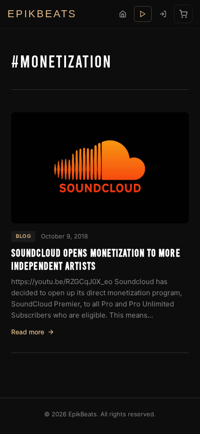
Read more (27, 332)
